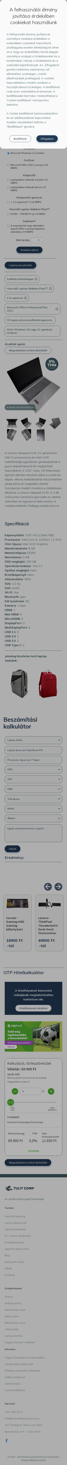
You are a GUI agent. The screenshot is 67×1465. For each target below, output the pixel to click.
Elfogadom (47, 138)
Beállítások (20, 138)
